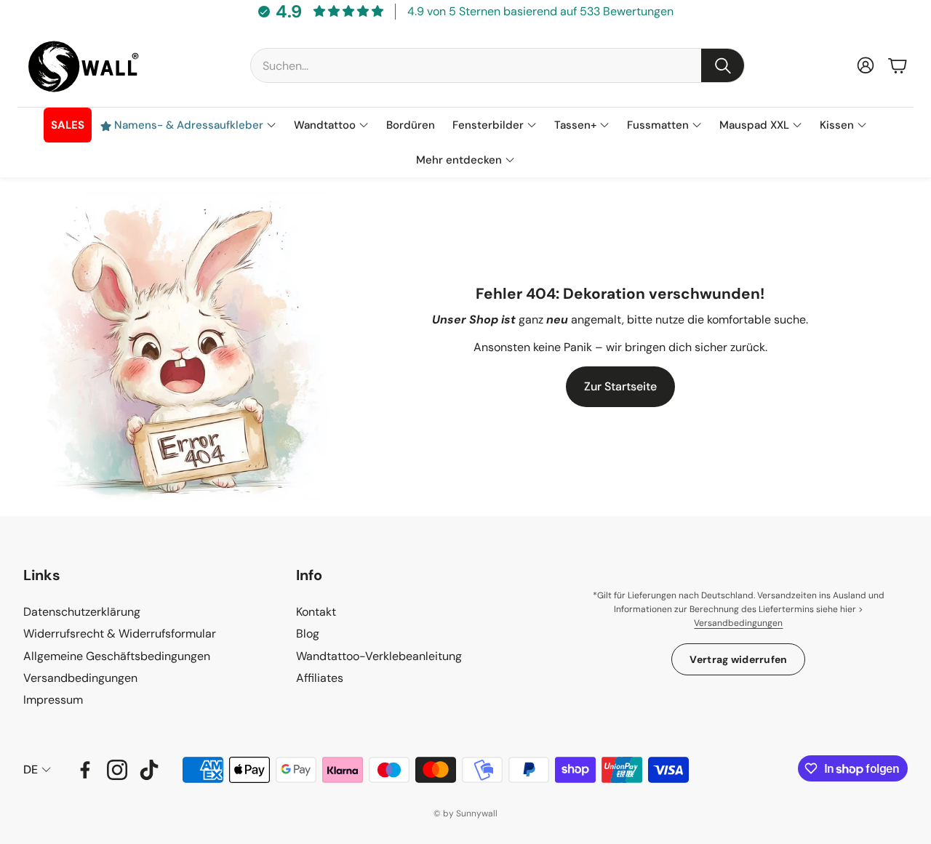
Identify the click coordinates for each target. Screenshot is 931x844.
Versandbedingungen (738, 623)
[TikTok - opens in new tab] (149, 770)
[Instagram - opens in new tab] (117, 770)
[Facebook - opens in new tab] (85, 770)
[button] (497, 65)
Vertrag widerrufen (738, 659)
